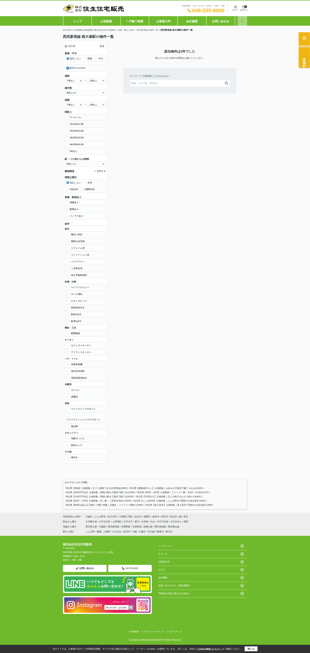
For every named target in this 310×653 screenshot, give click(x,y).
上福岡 (106, 531)
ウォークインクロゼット (83, 409)
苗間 (186, 521)
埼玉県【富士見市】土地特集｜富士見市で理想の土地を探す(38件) (179, 505)
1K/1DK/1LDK (77, 124)
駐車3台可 (76, 321)
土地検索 (106, 21)
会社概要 (192, 21)
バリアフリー (78, 261)
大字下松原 (163, 521)
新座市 (155, 516)
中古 (100, 58)
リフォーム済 (78, 248)
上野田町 (117, 521)
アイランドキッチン (81, 352)
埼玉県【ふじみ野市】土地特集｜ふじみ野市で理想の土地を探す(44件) (170, 500)
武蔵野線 (126, 526)
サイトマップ (175, 631)
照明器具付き (78, 307)
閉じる (251, 649)
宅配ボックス (78, 438)
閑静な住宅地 (78, 241)
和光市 (173, 516)
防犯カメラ (76, 445)
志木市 (138, 516)
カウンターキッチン (81, 345)
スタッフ (162, 554)
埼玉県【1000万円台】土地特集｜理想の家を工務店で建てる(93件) (100, 496)
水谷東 (145, 521)
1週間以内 (89, 189)
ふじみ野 (90, 531)
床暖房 (74, 396)
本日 (90, 182)
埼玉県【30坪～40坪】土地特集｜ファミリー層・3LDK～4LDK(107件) (173, 492)
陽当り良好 (76, 234)
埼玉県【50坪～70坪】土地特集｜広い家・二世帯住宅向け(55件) (98, 500)
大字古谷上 (176, 521)
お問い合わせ (220, 21)
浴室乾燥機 (76, 364)
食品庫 (74, 426)
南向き (74, 457)
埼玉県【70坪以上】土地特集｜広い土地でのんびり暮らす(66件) (168, 496)
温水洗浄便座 (78, 371)
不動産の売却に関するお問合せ (174, 593)
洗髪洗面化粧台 (79, 378)
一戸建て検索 (134, 21)
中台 (152, 521)
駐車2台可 (76, 314)
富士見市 (112, 516)
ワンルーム (75, 117)
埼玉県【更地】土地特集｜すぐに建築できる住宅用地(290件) (97, 488)
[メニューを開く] (242, 21)
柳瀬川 (160, 531)
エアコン (75, 390)
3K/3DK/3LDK (77, 137)
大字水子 (128, 521)
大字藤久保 (92, 521)
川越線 (102, 526)
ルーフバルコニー (80, 287)
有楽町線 (137, 526)
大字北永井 (105, 521)
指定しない (75, 58)
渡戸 (137, 521)
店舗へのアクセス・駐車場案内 (174, 585)
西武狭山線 (173, 526)
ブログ (161, 569)
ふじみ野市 (100, 516)
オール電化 (76, 294)
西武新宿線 (114, 526)
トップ (77, 21)
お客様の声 (163, 21)
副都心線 (148, 526)
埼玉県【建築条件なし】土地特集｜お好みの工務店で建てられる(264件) (166, 488)
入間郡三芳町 (126, 516)
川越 (134, 531)
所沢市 (164, 516)
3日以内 (74, 189)
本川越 (151, 531)
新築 (90, 58)
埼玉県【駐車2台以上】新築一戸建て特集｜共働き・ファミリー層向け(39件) (104, 505)
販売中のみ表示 (78, 68)
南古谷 (168, 531)
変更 (102, 46)
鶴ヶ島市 (183, 516)
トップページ (165, 546)
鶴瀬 (99, 531)
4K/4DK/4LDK (77, 144)
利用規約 (134, 631)
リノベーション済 (80, 255)
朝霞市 (147, 516)
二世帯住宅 (76, 268)
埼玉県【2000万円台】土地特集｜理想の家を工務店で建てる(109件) (100, 492)
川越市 (89, 516)
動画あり (74, 209)
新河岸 (126, 531)
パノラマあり (76, 216)
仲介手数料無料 (79, 275)
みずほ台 (116, 531)
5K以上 (73, 151)
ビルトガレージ (79, 301)
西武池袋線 (161, 526)
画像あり (74, 202)
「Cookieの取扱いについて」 (209, 649)
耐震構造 (75, 333)
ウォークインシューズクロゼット (83, 419)
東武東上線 (92, 526)
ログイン (235, 10)
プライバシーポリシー (154, 631)
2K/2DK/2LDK (77, 131)
